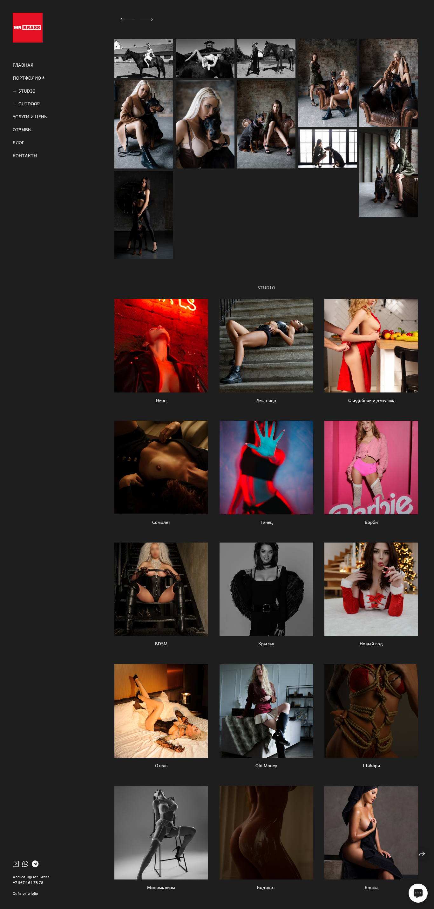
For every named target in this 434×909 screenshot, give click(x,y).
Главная (23, 65)
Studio (27, 91)
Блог (18, 142)
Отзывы (22, 129)
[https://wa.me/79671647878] (25, 863)
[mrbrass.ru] (28, 28)
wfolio (33, 893)
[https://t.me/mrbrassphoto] (35, 863)
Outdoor (29, 103)
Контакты (25, 155)
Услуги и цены (30, 116)
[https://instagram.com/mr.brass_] (16, 863)
